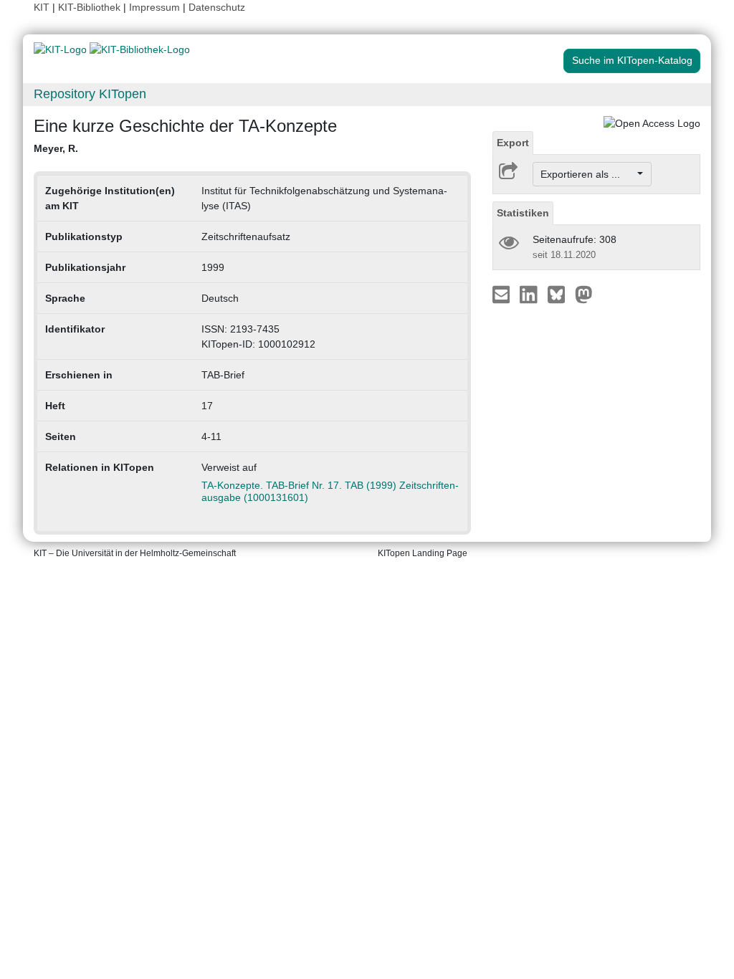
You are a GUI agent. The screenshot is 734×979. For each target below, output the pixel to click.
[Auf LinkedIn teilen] (530, 294)
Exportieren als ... (587, 174)
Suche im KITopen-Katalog (632, 60)
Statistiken (523, 213)
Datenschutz (217, 7)
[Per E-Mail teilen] (502, 294)
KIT (41, 7)
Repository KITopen (90, 94)
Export (513, 142)
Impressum (154, 7)
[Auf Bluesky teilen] (560, 294)
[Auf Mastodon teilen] (584, 294)
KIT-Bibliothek (90, 7)
